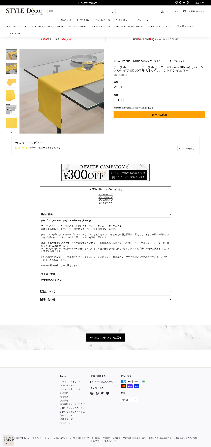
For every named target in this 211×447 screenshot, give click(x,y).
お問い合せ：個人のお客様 (72, 408)
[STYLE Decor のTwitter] (102, 393)
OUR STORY (13, 33)
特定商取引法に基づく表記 (72, 404)
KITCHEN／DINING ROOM (47, 26)
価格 (116, 82)
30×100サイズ (105, 194)
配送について (47, 291)
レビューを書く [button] (186, 148)
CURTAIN (155, 26)
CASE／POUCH (101, 26)
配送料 (124, 107)
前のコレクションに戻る (107, 337)
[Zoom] (62, 91)
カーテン (138, 20)
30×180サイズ (105, 200)
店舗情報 (64, 400)
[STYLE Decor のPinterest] (107, 393)
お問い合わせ (47, 299)
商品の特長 (47, 214)
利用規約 (64, 392)
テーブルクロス (83, 20)
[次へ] (11, 131)
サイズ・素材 (48, 274)
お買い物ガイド (67, 385)
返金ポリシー (66, 415)
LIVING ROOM (77, 26)
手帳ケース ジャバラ (102, 20)
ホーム (117, 61)
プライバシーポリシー (70, 381)
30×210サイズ (105, 202)
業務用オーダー (185, 26)
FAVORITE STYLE (16, 26)
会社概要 (64, 396)
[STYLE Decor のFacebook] (97, 393)
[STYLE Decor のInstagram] (91, 393)
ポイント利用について (70, 389)
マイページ (65, 423)
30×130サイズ (105, 197)
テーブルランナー (122, 20)
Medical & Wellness (130, 26)
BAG (168, 26)
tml (148, 20)
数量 (116, 94)
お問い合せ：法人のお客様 (72, 411)
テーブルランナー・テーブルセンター (168, 61)
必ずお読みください (51, 280)
